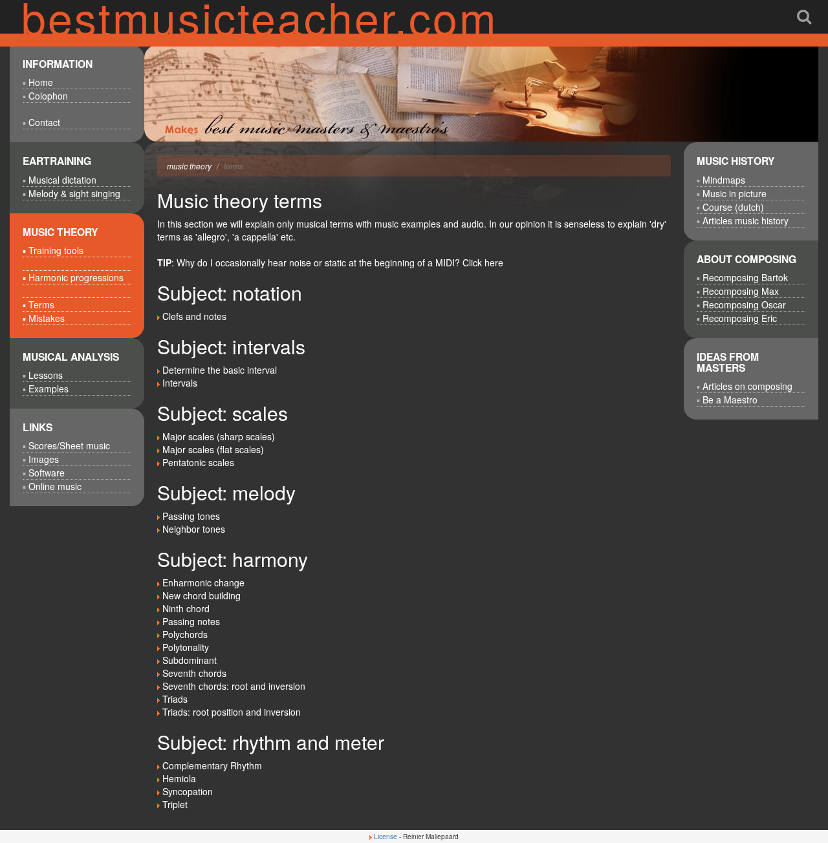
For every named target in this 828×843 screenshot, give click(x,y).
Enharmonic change (203, 582)
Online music (55, 486)
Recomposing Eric (740, 318)
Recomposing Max (741, 290)
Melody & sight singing (74, 193)
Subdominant (189, 660)
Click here (483, 262)
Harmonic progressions (76, 277)
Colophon (48, 95)
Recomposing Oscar (744, 304)
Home (40, 82)
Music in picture (735, 193)
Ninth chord (186, 608)
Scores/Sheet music (69, 445)
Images (43, 459)
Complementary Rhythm (212, 765)
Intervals (179, 382)
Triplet (175, 804)
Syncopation (187, 791)
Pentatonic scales (198, 462)
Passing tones (191, 515)
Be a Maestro (730, 399)
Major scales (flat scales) (213, 449)
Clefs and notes (194, 316)
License (385, 836)
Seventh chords (194, 673)
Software (46, 472)
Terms (41, 304)
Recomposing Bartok (745, 277)
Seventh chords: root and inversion (233, 685)
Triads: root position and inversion (231, 711)
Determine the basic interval (219, 369)
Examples (48, 388)
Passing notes (191, 621)
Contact (44, 122)
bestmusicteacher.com (259, 16)
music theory (189, 165)
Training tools (55, 250)
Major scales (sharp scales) (218, 436)
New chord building (201, 595)
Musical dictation (62, 179)
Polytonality (185, 647)
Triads (175, 698)
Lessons (45, 374)
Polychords (185, 634)
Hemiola (179, 778)
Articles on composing (747, 385)
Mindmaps (724, 179)
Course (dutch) (733, 206)
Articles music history (746, 220)
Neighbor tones (193, 528)
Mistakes (46, 318)
